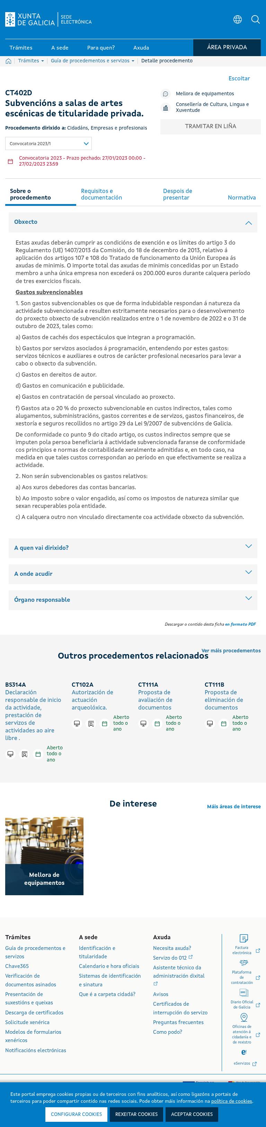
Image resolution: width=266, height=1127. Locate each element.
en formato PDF (240, 625)
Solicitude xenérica (27, 1022)
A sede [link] (60, 48)
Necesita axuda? (172, 948)
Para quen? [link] (101, 48)
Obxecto (25, 222)
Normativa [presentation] (242, 198)
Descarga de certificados (34, 1013)
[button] (255, 19)
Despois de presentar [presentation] (177, 194)
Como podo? (167, 1032)
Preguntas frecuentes (178, 1022)
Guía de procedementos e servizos (91, 61)
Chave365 (17, 966)
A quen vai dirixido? (41, 548)
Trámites (29, 61)
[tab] (40, 194)
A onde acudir (33, 574)
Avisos (160, 994)
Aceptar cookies (192, 1114)
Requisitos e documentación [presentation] (101, 194)
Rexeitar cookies (136, 1114)
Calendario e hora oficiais (109, 966)
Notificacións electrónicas (35, 1051)
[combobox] (48, 143)
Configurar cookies (76, 1114)
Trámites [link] (21, 48)
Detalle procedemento (167, 61)
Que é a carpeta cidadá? (107, 994)
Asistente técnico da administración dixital (179, 972)
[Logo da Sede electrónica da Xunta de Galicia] (48, 19)
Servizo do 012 (170, 958)
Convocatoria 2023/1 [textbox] (30, 144)
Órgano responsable (42, 600)
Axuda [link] (141, 48)
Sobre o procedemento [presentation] (30, 194)
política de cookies (231, 1101)
